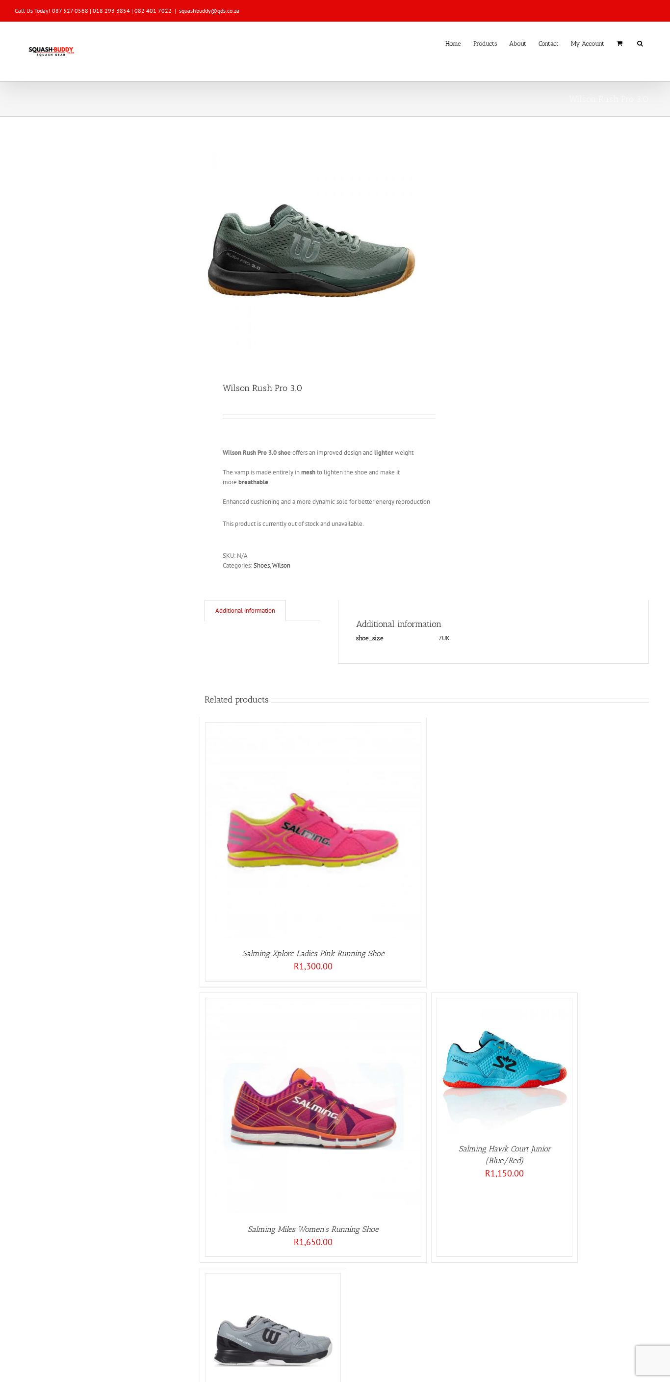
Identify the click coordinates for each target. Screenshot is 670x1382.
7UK (444, 638)
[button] (640, 42)
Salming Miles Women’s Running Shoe (313, 1229)
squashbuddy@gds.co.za (209, 10)
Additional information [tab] (245, 610)
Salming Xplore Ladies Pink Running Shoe (313, 953)
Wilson (281, 565)
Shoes (262, 565)
